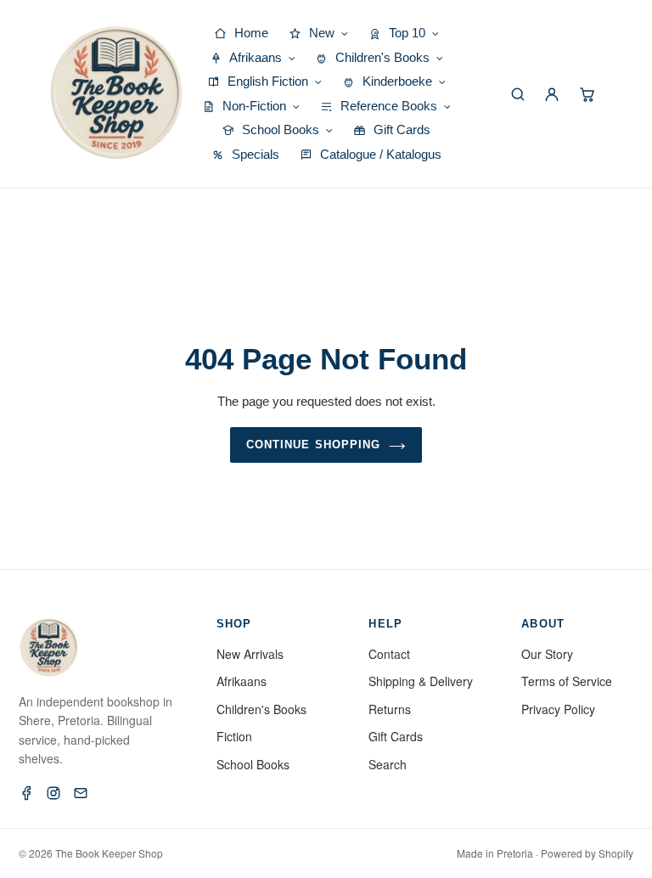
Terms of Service (566, 681)
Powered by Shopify (587, 853)
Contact (389, 653)
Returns (389, 709)
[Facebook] (26, 793)
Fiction (234, 736)
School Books (252, 764)
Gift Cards (395, 736)
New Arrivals (250, 653)
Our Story (547, 653)
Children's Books (261, 709)
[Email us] (80, 793)
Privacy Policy (558, 709)
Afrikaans (241, 681)
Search (387, 764)
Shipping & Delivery (420, 681)
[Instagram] (53, 793)
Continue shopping (313, 444)
